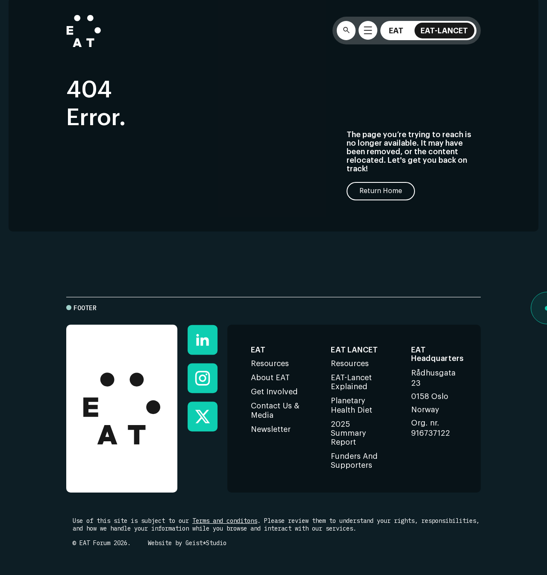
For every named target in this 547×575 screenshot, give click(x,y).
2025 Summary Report (348, 433)
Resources (270, 363)
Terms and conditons (224, 521)
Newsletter (271, 429)
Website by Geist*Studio (187, 543)
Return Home (380, 191)
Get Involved (274, 392)
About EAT (270, 377)
